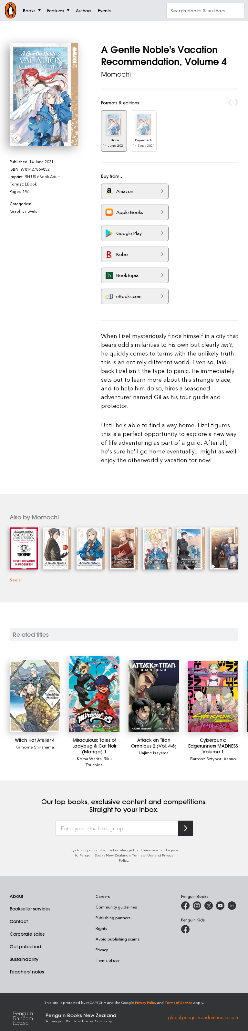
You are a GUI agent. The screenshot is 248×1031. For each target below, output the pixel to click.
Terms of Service (178, 1002)
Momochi (116, 74)
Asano (229, 758)
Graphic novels (23, 211)
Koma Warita (89, 758)
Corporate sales (27, 934)
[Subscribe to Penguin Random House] (185, 828)
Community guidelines (116, 907)
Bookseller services (30, 909)
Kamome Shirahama (35, 747)
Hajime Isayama (154, 752)
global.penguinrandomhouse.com (203, 1017)
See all (16, 580)
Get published (25, 947)
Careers (103, 896)
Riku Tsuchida (99, 761)
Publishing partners (113, 917)
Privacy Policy (145, 1002)
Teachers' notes (27, 972)
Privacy (102, 949)
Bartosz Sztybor (206, 758)
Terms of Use (143, 855)
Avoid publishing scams (118, 939)
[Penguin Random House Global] (28, 1017)
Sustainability (24, 959)
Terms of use (107, 960)
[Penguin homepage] (10, 10)
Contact (19, 921)
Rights (101, 928)
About (16, 896)
